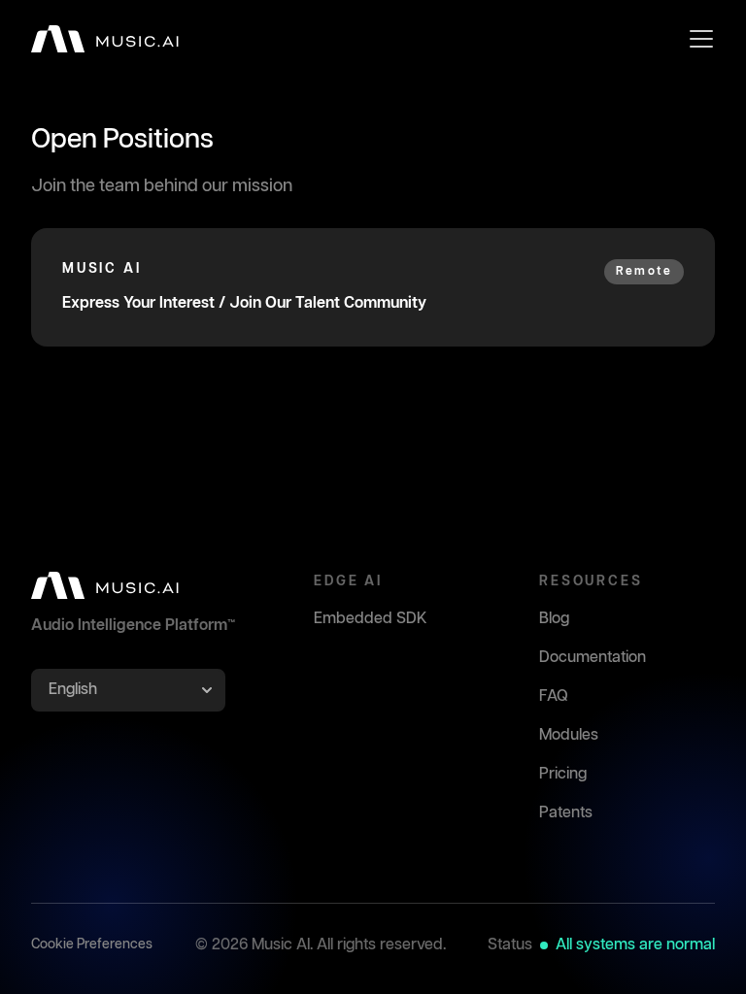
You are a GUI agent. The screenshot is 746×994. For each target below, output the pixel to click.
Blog (554, 619)
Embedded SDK (370, 619)
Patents (566, 813)
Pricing (563, 774)
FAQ (553, 696)
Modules (568, 735)
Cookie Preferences (92, 944)
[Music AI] (105, 38)
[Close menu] (701, 38)
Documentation (592, 657)
